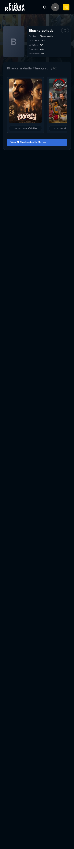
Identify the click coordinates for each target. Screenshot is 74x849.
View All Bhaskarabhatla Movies (28, 142)
